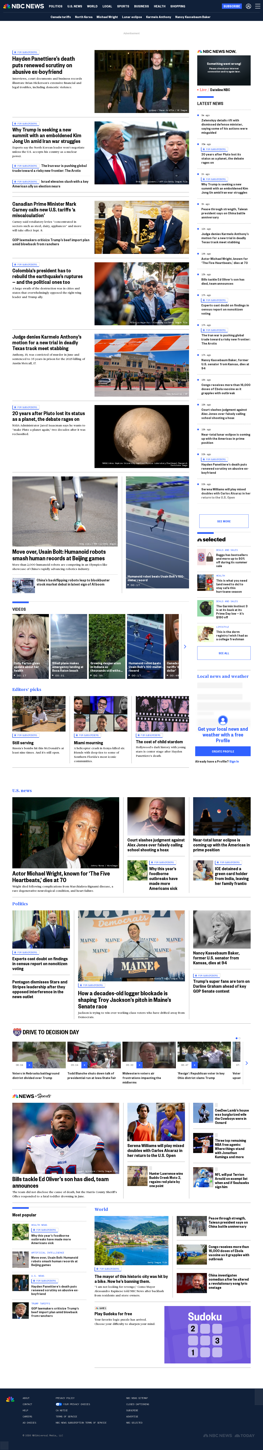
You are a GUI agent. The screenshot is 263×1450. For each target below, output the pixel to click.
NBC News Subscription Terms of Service (81, 1422)
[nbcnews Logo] (10, 1399)
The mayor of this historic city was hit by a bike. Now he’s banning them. (131, 1278)
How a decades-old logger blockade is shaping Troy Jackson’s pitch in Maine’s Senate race (124, 999)
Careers (27, 1416)
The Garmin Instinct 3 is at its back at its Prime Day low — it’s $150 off (232, 611)
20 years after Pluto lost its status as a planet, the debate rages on (48, 416)
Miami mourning (88, 742)
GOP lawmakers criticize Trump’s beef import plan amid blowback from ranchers (50, 241)
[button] (107, 6)
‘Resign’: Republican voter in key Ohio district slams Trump (201, 1075)
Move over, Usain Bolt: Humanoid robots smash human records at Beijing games (59, 555)
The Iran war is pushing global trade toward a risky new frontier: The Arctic (49, 168)
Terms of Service (66, 1416)
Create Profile (223, 751)
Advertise (132, 1416)
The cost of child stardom (159, 741)
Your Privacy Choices (76, 1404)
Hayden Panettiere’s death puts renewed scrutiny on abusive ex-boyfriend (43, 65)
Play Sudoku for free (113, 1313)
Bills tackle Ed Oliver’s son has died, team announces (223, 281)
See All (224, 653)
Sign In (234, 761)
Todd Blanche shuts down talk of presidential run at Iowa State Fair (91, 1075)
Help (25, 1410)
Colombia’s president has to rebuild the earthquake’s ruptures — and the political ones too (47, 276)
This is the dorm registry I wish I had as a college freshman (232, 635)
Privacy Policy (65, 1398)
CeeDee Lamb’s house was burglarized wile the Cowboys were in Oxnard (232, 1116)
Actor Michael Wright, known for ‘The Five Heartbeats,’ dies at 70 (224, 260)
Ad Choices (29, 1422)
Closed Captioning (137, 1404)
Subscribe (132, 1410)
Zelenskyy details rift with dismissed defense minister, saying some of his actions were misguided (224, 126)
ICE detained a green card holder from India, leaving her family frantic (232, 875)
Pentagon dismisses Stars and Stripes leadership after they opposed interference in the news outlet (39, 989)
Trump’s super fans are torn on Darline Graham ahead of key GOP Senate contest (221, 986)
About (26, 1398)
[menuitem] (55, 6)
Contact (27, 1404)
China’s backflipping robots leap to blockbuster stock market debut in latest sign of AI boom (73, 582)
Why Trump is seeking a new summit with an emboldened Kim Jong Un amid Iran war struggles (46, 135)
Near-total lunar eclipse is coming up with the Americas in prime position (225, 438)
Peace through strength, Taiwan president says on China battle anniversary (224, 213)
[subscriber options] (248, 6)
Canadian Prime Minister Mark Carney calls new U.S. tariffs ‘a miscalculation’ (44, 209)
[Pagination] (237, 1038)
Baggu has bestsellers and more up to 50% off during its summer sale (232, 560)
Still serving (22, 742)
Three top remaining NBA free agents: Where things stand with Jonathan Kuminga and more (230, 1148)
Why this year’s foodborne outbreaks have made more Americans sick (163, 878)
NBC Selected (134, 1422)
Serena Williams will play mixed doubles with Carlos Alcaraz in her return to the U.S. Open (226, 493)
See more (224, 521)
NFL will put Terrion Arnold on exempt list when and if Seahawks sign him (232, 1180)
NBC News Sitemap (137, 1398)
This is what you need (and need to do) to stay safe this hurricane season (231, 586)
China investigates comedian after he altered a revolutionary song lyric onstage (229, 1281)
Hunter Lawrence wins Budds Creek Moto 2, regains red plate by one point (166, 1179)
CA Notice (62, 1410)
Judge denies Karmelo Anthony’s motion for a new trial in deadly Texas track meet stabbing (46, 342)
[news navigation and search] (258, 6)
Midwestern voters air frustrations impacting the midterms (141, 1077)
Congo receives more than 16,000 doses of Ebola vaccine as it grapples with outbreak (225, 388)
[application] (142, 227)
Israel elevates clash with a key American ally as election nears (50, 183)
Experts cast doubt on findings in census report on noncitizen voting (225, 309)
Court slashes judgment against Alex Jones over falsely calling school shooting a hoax (224, 413)
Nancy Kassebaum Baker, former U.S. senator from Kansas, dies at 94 (225, 364)
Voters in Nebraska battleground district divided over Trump (35, 1075)
